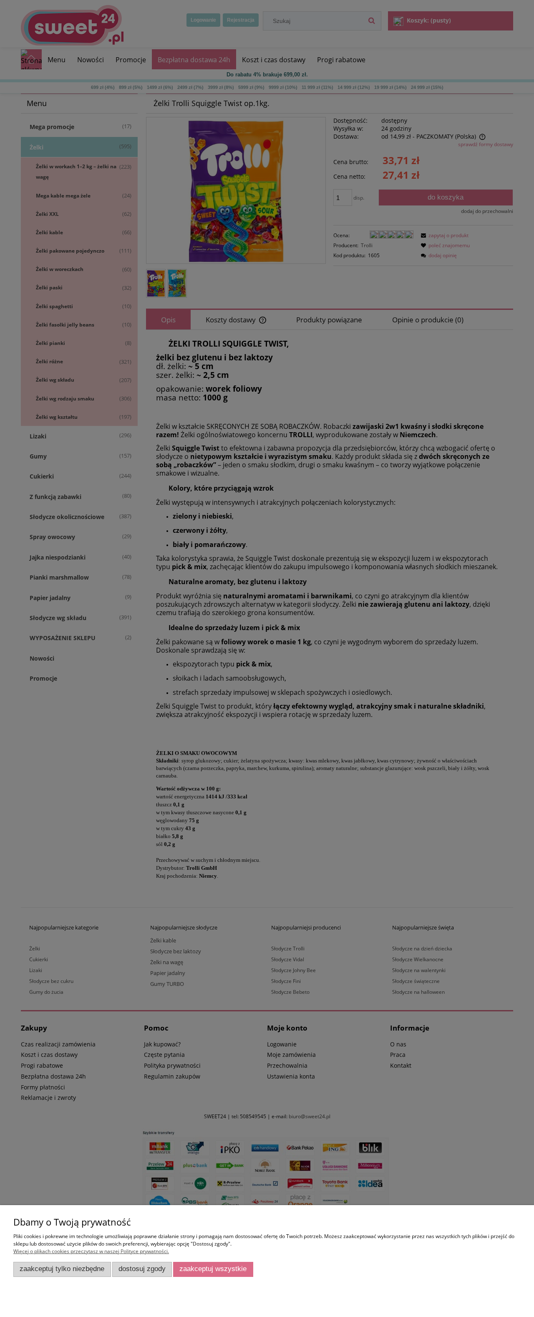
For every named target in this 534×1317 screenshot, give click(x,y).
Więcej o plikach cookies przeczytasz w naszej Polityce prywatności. (91, 1251)
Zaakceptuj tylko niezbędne (62, 1269)
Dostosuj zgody (142, 1269)
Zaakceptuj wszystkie (213, 1269)
